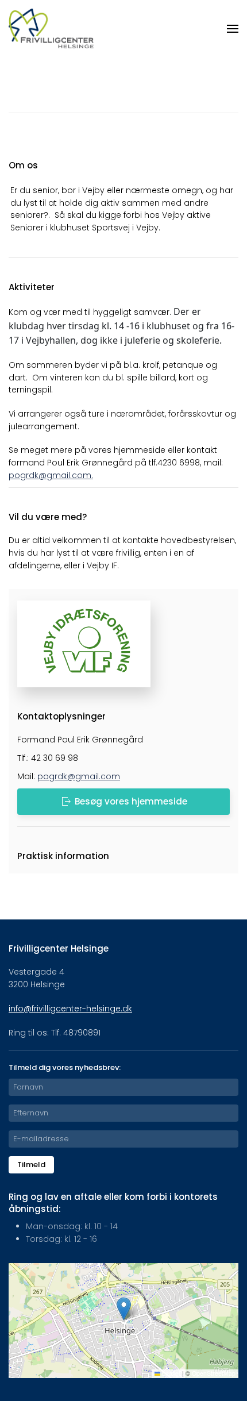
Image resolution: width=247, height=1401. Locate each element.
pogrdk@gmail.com (50, 475)
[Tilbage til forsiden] (52, 29)
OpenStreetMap (214, 1373)
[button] (232, 29)
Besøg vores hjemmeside (131, 801)
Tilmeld (31, 1164)
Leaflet (170, 1373)
